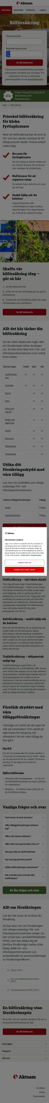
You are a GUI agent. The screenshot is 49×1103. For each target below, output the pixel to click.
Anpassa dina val (24, 563)
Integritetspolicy (36, 555)
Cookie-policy (25, 555)
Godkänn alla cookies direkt (24, 570)
